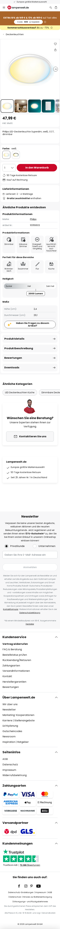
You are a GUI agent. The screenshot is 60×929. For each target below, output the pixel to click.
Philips (33, 219)
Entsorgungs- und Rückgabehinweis (30, 901)
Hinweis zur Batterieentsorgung (37, 897)
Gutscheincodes (12, 731)
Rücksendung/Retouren (16, 660)
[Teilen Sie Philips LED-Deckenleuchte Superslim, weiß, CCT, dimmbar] (55, 49)
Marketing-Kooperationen (18, 715)
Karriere (7, 720)
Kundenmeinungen (17, 843)
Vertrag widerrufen (15, 644)
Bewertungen (13, 358)
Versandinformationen (16, 671)
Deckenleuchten (15, 34)
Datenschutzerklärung (29, 612)
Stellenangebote (24, 720)
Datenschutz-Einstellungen (21, 892)
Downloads (11, 367)
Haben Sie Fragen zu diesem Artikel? (32, 324)
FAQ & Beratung (12, 649)
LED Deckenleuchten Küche (19, 392)
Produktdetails (14, 339)
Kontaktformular (10, 609)
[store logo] (19, 7)
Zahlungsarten (11, 665)
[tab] (30, 662)
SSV (28, 22)
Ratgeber (23, 742)
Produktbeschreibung (18, 348)
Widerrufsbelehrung (14, 775)
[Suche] (50, 7)
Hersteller (30, 624)
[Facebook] (21, 886)
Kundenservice (14, 637)
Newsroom (9, 736)
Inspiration (8, 742)
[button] (7, 106)
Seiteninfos (11, 752)
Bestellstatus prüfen (14, 655)
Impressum (9, 770)
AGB (5, 759)
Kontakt (7, 676)
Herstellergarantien (14, 682)
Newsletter (9, 709)
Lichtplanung (10, 726)
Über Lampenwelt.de (18, 697)
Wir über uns (10, 704)
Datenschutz (10, 764)
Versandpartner (15, 823)
